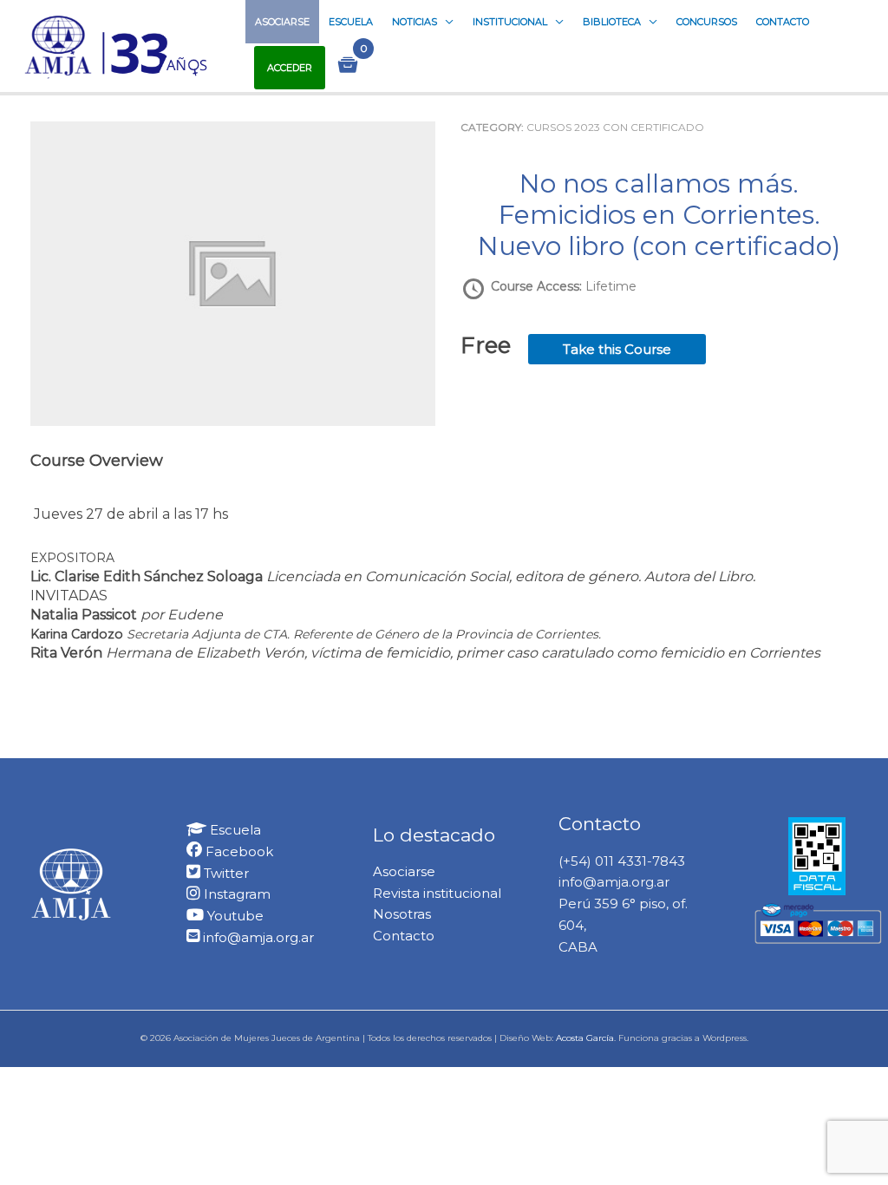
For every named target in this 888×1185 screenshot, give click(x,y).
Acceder (289, 68)
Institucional (510, 22)
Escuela (351, 22)
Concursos (706, 22)
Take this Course (617, 349)
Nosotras (402, 914)
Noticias (414, 22)
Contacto (782, 22)
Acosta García (585, 1038)
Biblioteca (612, 22)
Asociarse (282, 22)
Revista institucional (437, 893)
